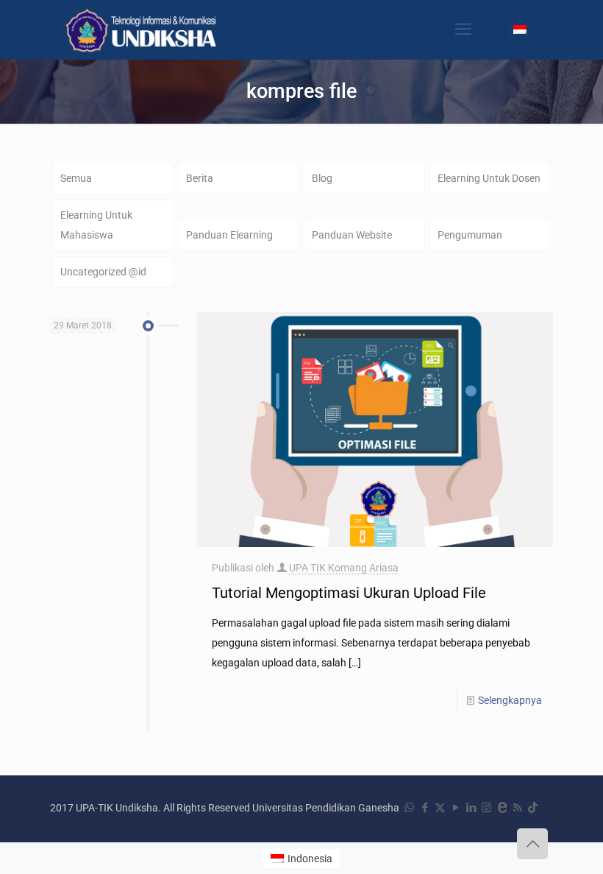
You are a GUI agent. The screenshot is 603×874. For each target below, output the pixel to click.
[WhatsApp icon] (409, 807)
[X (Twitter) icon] (440, 807)
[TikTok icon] (532, 807)
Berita (199, 178)
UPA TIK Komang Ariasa (344, 568)
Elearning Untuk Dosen (489, 178)
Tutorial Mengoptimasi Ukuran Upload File (349, 593)
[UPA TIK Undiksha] (143, 29)
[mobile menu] (463, 29)
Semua (76, 178)
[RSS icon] (517, 807)
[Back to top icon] (532, 843)
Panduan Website (352, 235)
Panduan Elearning (229, 235)
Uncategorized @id (103, 272)
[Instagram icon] (486, 807)
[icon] (501, 807)
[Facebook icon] (424, 807)
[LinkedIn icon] (471, 807)
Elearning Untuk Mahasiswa (96, 225)
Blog (322, 178)
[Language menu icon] (520, 29)
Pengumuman (470, 235)
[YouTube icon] (455, 807)
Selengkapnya (510, 700)
